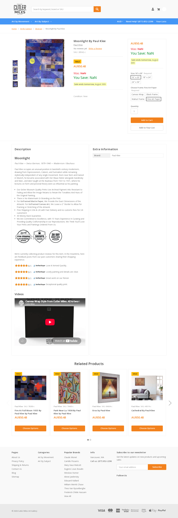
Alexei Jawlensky (71, 476)
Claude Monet (70, 457)
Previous (8, 403)
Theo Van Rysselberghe (74, 488)
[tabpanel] (30, 402)
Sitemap (15, 476)
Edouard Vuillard (71, 480)
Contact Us (17, 469)
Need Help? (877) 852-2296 (139, 21)
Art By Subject (42, 21)
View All (67, 496)
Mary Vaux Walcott (72, 465)
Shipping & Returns (20, 465)
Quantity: (135, 106)
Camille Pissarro (71, 461)
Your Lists (161, 21)
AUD (119, 21)
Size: (141, 73)
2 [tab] (90, 440)
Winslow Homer (71, 472)
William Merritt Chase (73, 484)
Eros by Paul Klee (101, 410)
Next (170, 403)
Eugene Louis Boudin (73, 469)
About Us (16, 457)
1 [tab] (88, 440)
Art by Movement (20, 21)
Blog (14, 472)
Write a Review (95, 48)
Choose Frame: (144, 89)
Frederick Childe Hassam (75, 492)
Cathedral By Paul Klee (143, 410)
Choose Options (30, 428)
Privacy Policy (18, 461)
